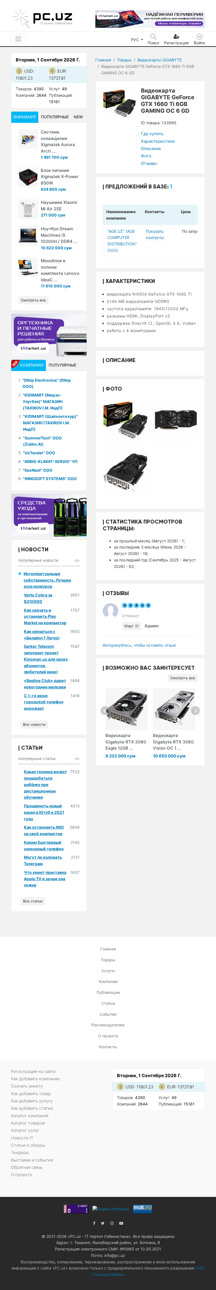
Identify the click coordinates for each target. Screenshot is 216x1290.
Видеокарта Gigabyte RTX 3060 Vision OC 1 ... (173, 742)
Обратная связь (26, 1167)
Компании (108, 981)
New (78, 116)
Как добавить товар (31, 1093)
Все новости (34, 724)
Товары (124, 59)
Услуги (108, 970)
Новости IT (22, 1138)
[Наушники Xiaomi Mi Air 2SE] (28, 209)
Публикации (108, 992)
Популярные (55, 116)
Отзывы (150, 163)
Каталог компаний (29, 1115)
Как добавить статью (32, 1108)
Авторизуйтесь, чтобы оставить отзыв (139, 645)
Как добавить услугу (32, 1101)
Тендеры (20, 1152)
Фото (146, 155)
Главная (103, 59)
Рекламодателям (108, 1024)
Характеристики (158, 141)
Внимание (25, 116)
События (108, 1014)
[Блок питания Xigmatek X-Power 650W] (28, 177)
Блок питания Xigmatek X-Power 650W (59, 177)
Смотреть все (182, 678)
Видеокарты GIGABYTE (160, 59)
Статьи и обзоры (28, 1145)
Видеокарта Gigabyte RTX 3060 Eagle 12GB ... (125, 742)
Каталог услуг (25, 1130)
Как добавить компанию (35, 1078)
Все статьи (32, 901)
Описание (151, 148)
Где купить (152, 133)
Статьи (108, 1003)
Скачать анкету (27, 1086)
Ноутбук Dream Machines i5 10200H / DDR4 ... (59, 235)
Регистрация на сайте (33, 1071)
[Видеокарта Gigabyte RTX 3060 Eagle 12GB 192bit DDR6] (126, 709)
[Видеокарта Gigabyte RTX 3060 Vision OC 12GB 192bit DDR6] (174, 709)
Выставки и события (32, 1160)
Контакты (108, 1046)
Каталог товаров (28, 1123)
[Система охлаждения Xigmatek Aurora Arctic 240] (28, 139)
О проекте (108, 1035)
